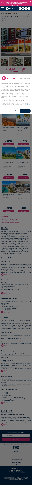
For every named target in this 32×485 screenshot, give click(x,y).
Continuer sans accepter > (25, 78)
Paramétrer (15, 111)
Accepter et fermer (25, 111)
